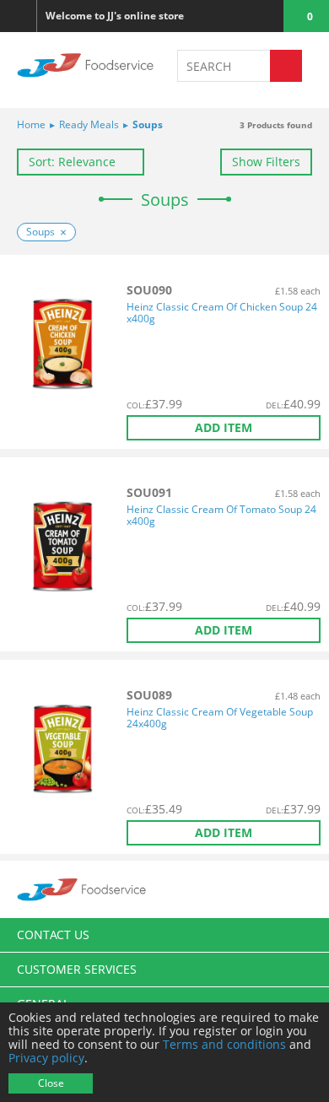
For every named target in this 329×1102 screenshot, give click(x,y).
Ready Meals (84, 124)
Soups (143, 124)
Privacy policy (46, 1058)
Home (31, 124)
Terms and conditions (224, 1044)
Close (51, 1083)
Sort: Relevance (72, 162)
